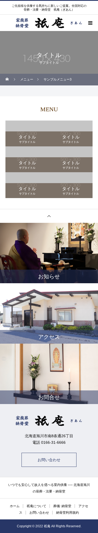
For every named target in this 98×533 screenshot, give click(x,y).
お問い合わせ (49, 460)
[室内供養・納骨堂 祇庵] (49, 420)
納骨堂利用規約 (67, 512)
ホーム (15, 506)
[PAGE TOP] (49, 216)
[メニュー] (90, 23)
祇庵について (36, 506)
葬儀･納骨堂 (62, 506)
